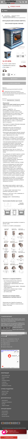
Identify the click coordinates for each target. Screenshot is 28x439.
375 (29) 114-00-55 (6, 344)
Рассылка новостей (5, 416)
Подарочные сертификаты (7, 402)
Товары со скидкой (5, 405)
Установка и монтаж (6, 380)
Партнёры (3, 403)
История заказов (5, 412)
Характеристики (10, 100)
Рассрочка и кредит (5, 377)
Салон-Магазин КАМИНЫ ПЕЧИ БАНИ (19, 428)
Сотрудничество (5, 383)
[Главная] (2, 16)
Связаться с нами (5, 391)
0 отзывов (23, 62)
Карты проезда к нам (6, 375)
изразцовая (7, 89)
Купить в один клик (14, 83)
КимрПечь (17, 89)
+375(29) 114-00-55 (15, 6)
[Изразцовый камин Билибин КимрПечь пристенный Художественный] (14, 38)
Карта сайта (4, 394)
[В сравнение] (14, 74)
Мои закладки (4, 414)
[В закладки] (12, 74)
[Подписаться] (26, 333)
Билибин (20, 89)
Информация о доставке (6, 385)
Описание (4, 100)
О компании (4, 382)
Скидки (3, 378)
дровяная (12, 89)
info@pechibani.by (6, 342)
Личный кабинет (5, 411)
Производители (5, 400)
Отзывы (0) (17, 100)
